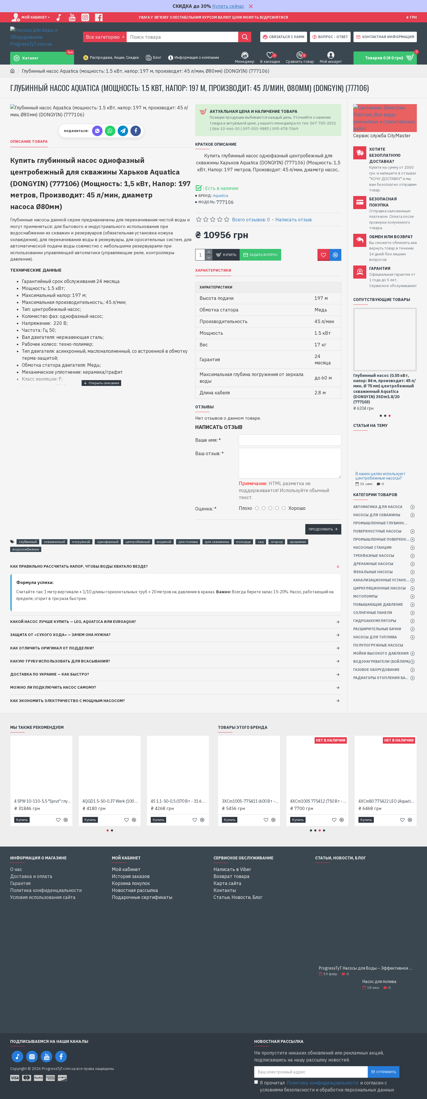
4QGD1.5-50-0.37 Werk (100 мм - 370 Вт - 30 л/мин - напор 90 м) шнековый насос (110, 801)
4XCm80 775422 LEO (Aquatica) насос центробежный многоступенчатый (386, 801)
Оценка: (204, 509)
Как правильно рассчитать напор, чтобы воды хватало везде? (79, 566)
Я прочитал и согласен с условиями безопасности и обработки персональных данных (327, 1086)
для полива (188, 541)
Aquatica (220, 195)
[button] (381, 416)
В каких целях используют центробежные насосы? (381, 476)
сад (261, 541)
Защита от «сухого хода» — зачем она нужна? (60, 634)
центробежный (137, 541)
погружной (81, 541)
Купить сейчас (228, 6)
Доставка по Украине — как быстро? (49, 674)
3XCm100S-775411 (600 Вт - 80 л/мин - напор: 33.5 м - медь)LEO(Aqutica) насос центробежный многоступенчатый (250, 801)
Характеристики (213, 270)
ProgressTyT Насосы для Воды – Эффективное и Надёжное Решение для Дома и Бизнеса (366, 968)
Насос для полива (380, 981)
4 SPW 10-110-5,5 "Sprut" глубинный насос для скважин (42, 801)
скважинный (54, 541)
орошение (298, 541)
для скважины (217, 541)
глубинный (28, 541)
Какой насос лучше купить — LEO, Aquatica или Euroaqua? (73, 621)
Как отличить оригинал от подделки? (52, 648)
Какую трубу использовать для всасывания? (60, 661)
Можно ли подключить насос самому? (53, 687)
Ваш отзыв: (207, 453)
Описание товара (29, 141)
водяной (164, 541)
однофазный (108, 541)
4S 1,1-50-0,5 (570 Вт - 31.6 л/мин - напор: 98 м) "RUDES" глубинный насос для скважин (179, 801)
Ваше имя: (206, 440)
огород (277, 541)
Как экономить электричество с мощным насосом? (67, 700)
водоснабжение (25, 549)
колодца (243, 541)
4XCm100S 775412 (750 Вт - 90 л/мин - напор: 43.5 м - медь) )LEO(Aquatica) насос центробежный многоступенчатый (318, 801)
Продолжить (321, 529)
